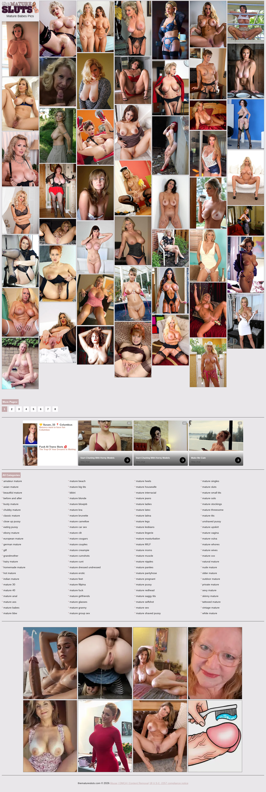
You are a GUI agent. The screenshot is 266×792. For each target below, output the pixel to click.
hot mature (9, 573)
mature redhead (144, 590)
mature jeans (142, 498)
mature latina (142, 515)
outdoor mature (210, 578)
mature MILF (142, 544)
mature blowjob (77, 504)
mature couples (77, 544)
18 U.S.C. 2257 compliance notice (168, 783)
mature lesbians (144, 527)
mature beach (77, 481)
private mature (210, 584)
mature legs (142, 521)
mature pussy (143, 584)
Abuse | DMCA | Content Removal (129, 783)
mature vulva (209, 538)
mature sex (141, 607)
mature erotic (76, 573)
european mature (12, 538)
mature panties (143, 567)
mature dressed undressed (84, 567)
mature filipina (77, 584)
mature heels (142, 481)
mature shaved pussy (147, 613)
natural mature (210, 561)
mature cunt (75, 561)
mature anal (9, 596)
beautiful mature (12, 492)
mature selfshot (144, 601)
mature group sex (79, 613)
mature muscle (143, 555)
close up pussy (11, 521)
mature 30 (8, 584)
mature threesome (212, 509)
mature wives (209, 550)
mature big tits (77, 486)
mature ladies (143, 504)
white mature (209, 613)
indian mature (10, 578)
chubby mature (11, 509)
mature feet (75, 578)
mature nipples (143, 561)
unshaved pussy (211, 521)
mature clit (75, 532)
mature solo (208, 498)
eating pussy (10, 527)
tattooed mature (211, 601)
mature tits (207, 515)
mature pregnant (144, 578)
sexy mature (208, 590)
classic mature (11, 515)
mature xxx (208, 555)
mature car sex (77, 527)
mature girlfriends (79, 596)
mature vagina (210, 532)
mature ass (9, 601)
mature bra (75, 509)
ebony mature (10, 532)
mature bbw (9, 613)
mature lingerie (143, 532)
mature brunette (78, 515)
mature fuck (75, 590)
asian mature (10, 486)
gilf (4, 550)
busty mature (10, 504)
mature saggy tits (145, 596)
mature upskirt (210, 527)
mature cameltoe (78, 521)
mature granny (77, 607)
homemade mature (13, 567)
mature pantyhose (145, 573)
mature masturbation (147, 538)
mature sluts (208, 486)
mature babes (10, 607)
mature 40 (8, 590)
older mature (209, 573)
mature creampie (78, 550)
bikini (71, 492)
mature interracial (145, 492)
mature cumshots (79, 555)
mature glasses (77, 601)
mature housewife (145, 486)
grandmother (10, 555)
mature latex (142, 509)
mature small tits (211, 492)
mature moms (143, 550)
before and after (12, 498)
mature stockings (211, 504)
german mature (11, 544)
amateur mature (12, 481)
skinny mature (209, 596)
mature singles (210, 481)
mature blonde (77, 498)
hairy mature (10, 561)
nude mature (209, 567)
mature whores (210, 544)
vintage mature (210, 607)
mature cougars (78, 538)
